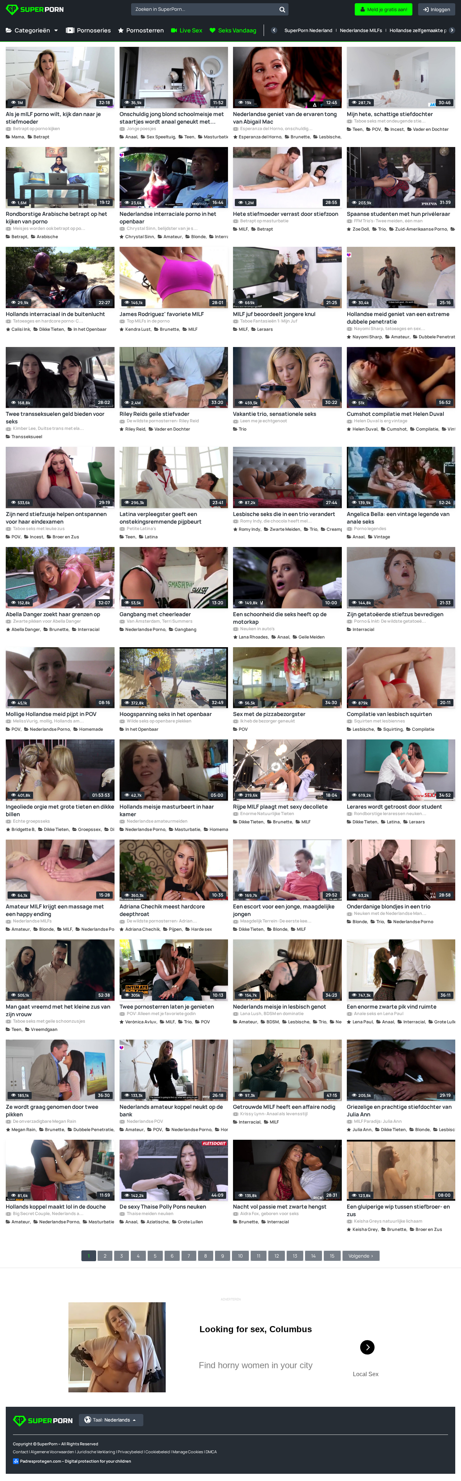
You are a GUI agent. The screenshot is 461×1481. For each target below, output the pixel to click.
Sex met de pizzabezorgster (269, 714)
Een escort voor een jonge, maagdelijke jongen (284, 910)
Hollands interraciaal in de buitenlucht (55, 314)
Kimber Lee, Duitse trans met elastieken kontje (49, 428)
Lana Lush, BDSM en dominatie (272, 1014)
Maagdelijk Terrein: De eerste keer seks (276, 921)
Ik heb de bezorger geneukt (267, 721)
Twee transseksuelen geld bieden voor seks (55, 417)
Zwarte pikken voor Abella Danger (46, 621)
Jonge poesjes (141, 129)
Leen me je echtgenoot (263, 421)
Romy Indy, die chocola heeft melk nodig (276, 521)
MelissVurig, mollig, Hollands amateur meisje (49, 721)
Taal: (111, 1419)
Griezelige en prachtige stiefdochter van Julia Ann (399, 1110)
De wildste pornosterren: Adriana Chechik (163, 921)
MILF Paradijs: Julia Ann (377, 1121)
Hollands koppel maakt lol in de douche (56, 1206)
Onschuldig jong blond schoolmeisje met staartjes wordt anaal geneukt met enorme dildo (172, 117)
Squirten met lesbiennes (379, 721)
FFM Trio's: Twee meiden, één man (388, 221)
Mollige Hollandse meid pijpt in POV (51, 714)
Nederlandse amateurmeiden (157, 821)
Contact (20, 1451)
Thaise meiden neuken (150, 1214)
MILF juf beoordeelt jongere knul (274, 314)
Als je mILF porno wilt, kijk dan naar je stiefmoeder (53, 117)
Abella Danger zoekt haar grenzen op (53, 614)
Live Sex (191, 30)
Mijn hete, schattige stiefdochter (390, 114)
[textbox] (203, 9)
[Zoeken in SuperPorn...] (282, 9)
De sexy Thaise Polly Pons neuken (163, 1206)
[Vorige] (274, 30)
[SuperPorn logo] (34, 10)
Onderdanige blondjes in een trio (388, 906)
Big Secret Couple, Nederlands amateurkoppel (49, 1214)
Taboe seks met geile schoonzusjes (48, 1021)
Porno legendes (369, 529)
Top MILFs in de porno (148, 321)
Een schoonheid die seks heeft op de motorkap (280, 618)
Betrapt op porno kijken (36, 129)
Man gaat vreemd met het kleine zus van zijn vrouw (58, 1010)
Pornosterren (145, 30)
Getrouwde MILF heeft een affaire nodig (284, 1107)
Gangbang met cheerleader (155, 614)
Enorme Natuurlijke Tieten (267, 814)
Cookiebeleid (158, 1451)
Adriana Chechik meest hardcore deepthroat (162, 910)
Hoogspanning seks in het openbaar (166, 714)
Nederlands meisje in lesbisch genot (279, 1006)
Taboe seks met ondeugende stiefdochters (390, 121)
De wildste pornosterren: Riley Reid (162, 421)
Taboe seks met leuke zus (38, 529)
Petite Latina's (141, 529)
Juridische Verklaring (96, 1451)
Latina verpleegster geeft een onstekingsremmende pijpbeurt (161, 517)
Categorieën (32, 30)
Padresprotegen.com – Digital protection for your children (75, 1461)
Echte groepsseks (31, 821)
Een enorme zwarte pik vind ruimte (392, 1006)
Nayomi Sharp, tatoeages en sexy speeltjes (390, 329)
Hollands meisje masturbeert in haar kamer (167, 810)
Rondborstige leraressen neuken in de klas (390, 814)
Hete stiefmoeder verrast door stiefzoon (285, 214)
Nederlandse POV (144, 1121)
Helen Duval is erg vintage (380, 421)
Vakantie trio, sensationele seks (274, 414)
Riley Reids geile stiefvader (154, 414)
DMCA (211, 1451)
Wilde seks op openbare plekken (159, 721)
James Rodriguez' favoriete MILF (162, 314)
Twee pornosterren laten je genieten (167, 1006)
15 (332, 1256)
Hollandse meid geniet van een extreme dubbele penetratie (398, 317)
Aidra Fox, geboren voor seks (269, 1214)
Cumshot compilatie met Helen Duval (395, 414)
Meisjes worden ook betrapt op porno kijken (49, 228)
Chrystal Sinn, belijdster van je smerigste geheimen (163, 228)
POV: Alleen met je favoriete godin (161, 1014)
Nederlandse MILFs (361, 30)
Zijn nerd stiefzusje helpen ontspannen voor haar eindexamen (56, 517)
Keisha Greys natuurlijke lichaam (387, 1221)
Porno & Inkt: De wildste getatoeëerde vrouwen (390, 621)
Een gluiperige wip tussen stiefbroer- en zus (398, 1210)
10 (240, 1256)
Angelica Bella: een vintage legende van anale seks (398, 517)
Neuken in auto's (257, 629)
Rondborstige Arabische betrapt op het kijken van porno (56, 217)
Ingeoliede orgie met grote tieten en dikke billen (60, 810)
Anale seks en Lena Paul (378, 1014)
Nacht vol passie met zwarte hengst (280, 1206)
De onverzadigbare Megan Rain (44, 1121)
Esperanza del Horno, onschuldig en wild (276, 129)
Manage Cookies (188, 1451)
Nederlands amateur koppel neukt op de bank (171, 1110)
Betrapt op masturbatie (264, 221)
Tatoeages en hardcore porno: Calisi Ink (49, 321)
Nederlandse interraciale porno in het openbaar (168, 217)
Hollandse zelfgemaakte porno (423, 30)
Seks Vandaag (237, 30)
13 (295, 1256)
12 (276, 1256)
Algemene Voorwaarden (52, 1451)
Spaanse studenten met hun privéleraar (398, 214)
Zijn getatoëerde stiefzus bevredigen (395, 614)
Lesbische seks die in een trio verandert (284, 514)
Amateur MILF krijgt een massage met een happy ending (55, 910)
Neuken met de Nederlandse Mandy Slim (390, 913)
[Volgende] (452, 30)
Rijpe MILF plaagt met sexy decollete (280, 806)
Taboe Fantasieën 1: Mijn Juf (268, 321)
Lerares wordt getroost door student (394, 806)
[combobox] (209, 9)
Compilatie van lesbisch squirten (389, 714)
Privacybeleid (130, 1451)
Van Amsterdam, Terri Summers (159, 621)
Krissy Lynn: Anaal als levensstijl (274, 1114)
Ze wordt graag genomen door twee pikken (52, 1110)
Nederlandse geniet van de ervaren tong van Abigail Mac (285, 117)
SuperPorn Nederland (308, 30)
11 (258, 1256)
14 (313, 1256)
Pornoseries (94, 30)
